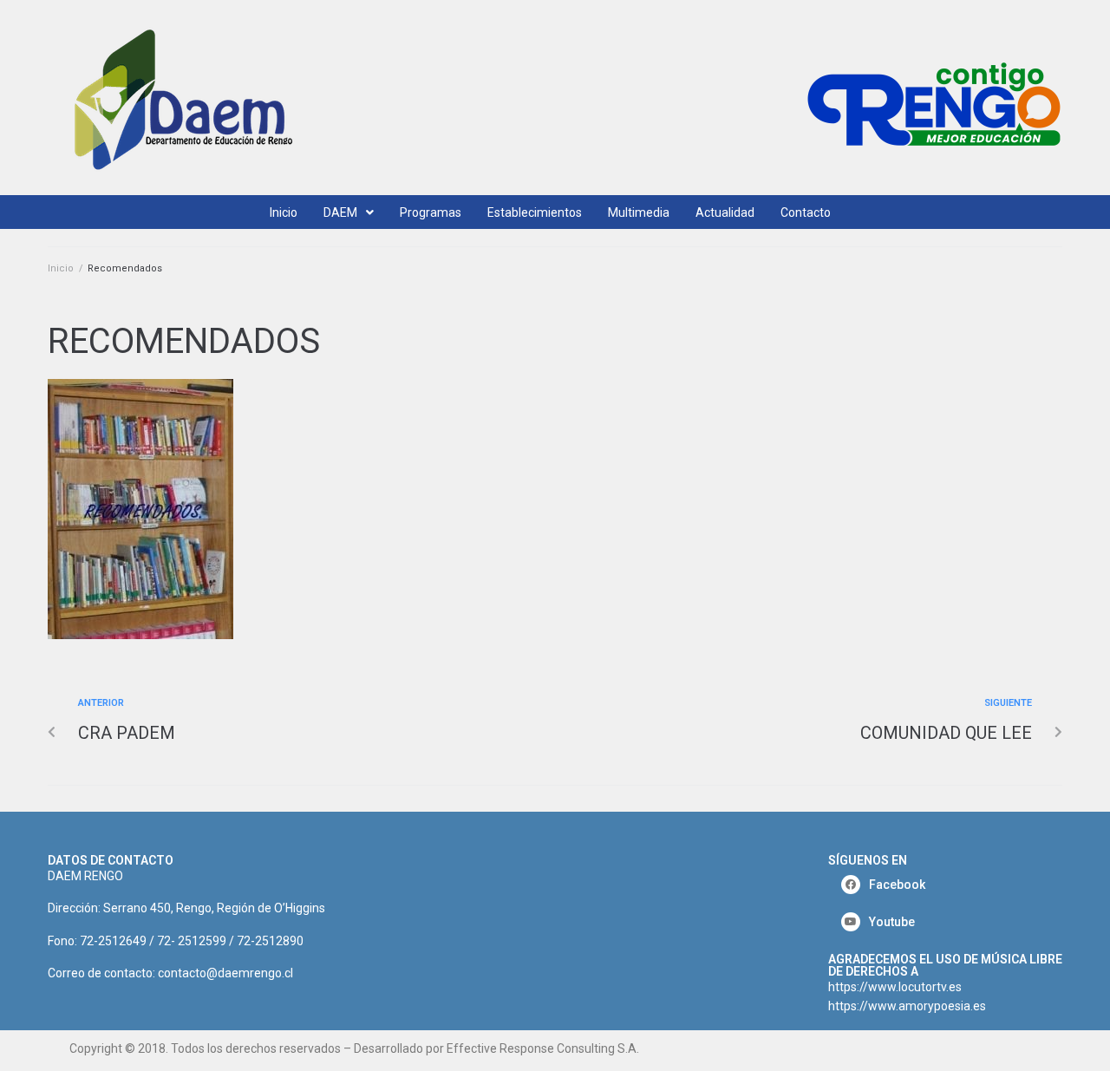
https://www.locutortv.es (895, 987)
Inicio (61, 268)
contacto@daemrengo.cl (225, 973)
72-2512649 (113, 941)
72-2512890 (270, 941)
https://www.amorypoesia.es (907, 1006)
